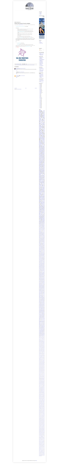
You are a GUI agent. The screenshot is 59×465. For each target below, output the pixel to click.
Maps (18, 44)
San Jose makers (41, 345)
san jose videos (43, 139)
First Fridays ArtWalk (41, 341)
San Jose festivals (42, 165)
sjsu (39, 158)
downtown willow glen (42, 218)
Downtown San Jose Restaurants (41, 57)
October (40, 91)
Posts (40, 49)
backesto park (41, 353)
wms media (41, 154)
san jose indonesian (40, 331)
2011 (40, 106)
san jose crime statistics (42, 263)
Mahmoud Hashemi (18, 68)
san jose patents (42, 307)
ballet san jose (42, 284)
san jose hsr (44, 368)
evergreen (44, 207)
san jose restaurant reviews (41, 308)
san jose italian (40, 148)
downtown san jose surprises (41, 441)
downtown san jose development (42, 125)
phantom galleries (42, 206)
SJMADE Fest (41, 408)
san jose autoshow (42, 364)
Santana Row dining (43, 349)
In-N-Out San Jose (40, 397)
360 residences (43, 378)
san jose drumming (40, 367)
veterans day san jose (43, 270)
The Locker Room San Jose (41, 435)
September (41, 92)
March (40, 97)
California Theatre (42, 253)
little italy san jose (41, 180)
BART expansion (42, 381)
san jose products (42, 333)
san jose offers (43, 370)
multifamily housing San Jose (41, 359)
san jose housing (42, 130)
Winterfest (30, 37)
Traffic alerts (19, 43)
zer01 (39, 378)
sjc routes (42, 290)
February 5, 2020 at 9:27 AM (22, 68)
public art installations (41, 450)
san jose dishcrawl (43, 221)
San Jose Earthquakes (42, 80)
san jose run (40, 215)
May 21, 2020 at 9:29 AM (22, 75)
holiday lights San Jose (41, 444)
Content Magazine (41, 61)
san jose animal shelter (43, 286)
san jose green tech (43, 233)
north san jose (40, 127)
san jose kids (43, 146)
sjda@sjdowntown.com (28, 46)
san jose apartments (43, 158)
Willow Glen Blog (41, 71)
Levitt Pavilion (40, 315)
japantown (42, 171)
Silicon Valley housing (43, 431)
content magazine (41, 161)
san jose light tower (41, 288)
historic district (42, 300)
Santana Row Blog (41, 70)
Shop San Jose (41, 58)
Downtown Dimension (21, 24)
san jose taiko (40, 252)
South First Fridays (41, 62)
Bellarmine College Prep (42, 336)
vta (42, 162)
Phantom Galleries (41, 63)
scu (43, 258)
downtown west (40, 237)
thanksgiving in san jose (41, 199)
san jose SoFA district (42, 126)
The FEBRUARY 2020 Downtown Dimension (20, 26)
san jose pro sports (41, 156)
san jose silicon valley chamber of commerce (42, 267)
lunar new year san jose (41, 249)
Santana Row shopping (42, 426)
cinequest (41, 192)
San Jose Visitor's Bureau (42, 59)
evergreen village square (41, 285)
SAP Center (41, 223)
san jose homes (43, 169)
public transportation (43, 363)
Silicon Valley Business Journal (21, 31)
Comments (41, 50)
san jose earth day (41, 304)
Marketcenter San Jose (43, 401)
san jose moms (40, 370)
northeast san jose (40, 449)
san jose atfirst (41, 229)
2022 (40, 87)
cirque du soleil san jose (42, 274)
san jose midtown (41, 185)
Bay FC (40, 81)
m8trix (39, 301)
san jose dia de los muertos (42, 278)
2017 (40, 101)
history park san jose (41, 177)
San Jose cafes (43, 260)
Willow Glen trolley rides (41, 437)
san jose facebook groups (41, 329)
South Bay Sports (41, 434)
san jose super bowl (42, 191)
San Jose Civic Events (43, 411)
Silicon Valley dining (43, 297)
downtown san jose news (42, 124)
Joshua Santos (17, 75)
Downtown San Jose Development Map (41, 54)
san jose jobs (43, 147)
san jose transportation (42, 133)
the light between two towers (41, 311)
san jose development (42, 112)
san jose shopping (42, 143)
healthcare (43, 355)
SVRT (43, 408)
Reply (16, 73)
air (44, 437)
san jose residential (42, 132)
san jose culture (42, 112)
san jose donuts (40, 208)
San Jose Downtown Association (41, 60)
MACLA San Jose (43, 400)
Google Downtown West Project (42, 394)
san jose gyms (41, 305)
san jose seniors (43, 289)
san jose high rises (42, 144)
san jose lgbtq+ (42, 264)
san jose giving (41, 368)
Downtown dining (41, 392)
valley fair (42, 160)
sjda (41, 166)
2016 (40, 102)
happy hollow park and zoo (41, 275)
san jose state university (42, 202)
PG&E (43, 259)
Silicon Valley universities (42, 351)
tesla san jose (41, 245)
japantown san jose (41, 159)
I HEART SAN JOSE (41, 74)
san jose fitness (42, 279)
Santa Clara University (43, 424)
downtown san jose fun (42, 117)
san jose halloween (42, 150)
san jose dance (43, 182)
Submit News (41, 42)
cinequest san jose (42, 196)
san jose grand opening (41, 330)
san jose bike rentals (42, 198)
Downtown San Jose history (41, 314)
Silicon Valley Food (42, 321)
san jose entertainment (42, 142)
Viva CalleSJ (42, 323)
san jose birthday (41, 327)
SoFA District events (41, 433)
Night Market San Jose (42, 403)
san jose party (41, 241)
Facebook (40, 13)
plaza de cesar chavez (42, 197)
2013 (40, 104)
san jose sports (41, 136)
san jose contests (42, 181)
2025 (40, 85)
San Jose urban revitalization (41, 347)
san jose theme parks (41, 310)
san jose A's (41, 210)
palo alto (39, 363)
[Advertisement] (25, 17)
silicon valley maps (43, 281)
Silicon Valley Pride (42, 429)
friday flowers (42, 299)
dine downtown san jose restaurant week (42, 193)
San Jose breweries (41, 416)
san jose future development (42, 120)
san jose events (42, 122)
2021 (40, 88)
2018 (40, 100)
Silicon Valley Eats (40, 427)
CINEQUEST (21, 37)
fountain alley (40, 442)
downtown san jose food (42, 137)
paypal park (44, 225)
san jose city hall (41, 226)
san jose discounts (41, 255)
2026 (40, 84)
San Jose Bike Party (41, 65)
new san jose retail (42, 127)
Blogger (36, 460)
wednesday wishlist (42, 138)
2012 (40, 105)
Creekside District (42, 337)
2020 (40, 89)
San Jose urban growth (42, 273)
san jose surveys (43, 374)
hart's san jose (43, 442)
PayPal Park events (42, 405)
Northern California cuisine (41, 404)
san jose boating (42, 452)
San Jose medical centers (42, 419)
